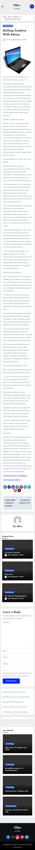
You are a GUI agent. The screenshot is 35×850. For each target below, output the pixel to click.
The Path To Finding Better (15, 596)
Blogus (28, 844)
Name (5, 651)
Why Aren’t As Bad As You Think (13, 692)
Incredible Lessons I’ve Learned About (16, 697)
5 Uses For (8, 574)
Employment (8, 26)
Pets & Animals (11, 806)
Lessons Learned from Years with (14, 707)
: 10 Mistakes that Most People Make (15, 712)
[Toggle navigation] (2, 6)
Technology (10, 744)
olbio (10, 40)
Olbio (17, 5)
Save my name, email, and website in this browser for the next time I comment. (17, 674)
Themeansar (17, 847)
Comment (7, 622)
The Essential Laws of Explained (15, 476)
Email (5, 657)
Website (5, 664)
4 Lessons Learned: (12, 553)
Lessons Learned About (11, 480)
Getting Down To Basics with (12, 702)
